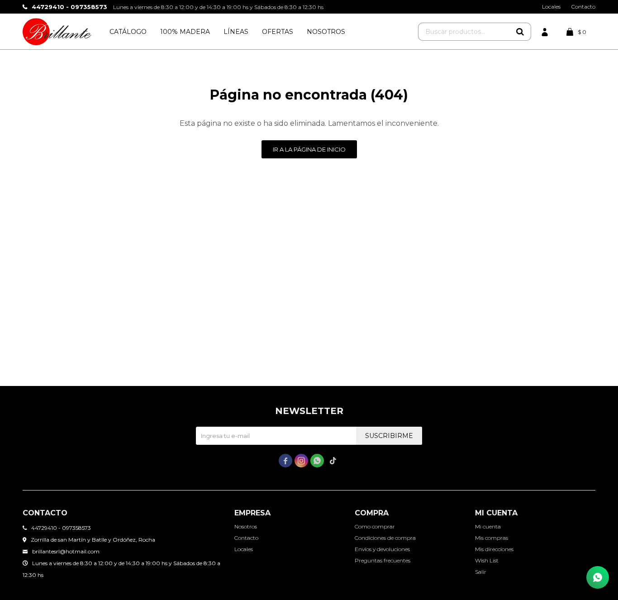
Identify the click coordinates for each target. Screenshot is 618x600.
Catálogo (128, 32)
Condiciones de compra (385, 537)
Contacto (583, 6)
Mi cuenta (488, 526)
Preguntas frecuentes (382, 560)
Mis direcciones (494, 549)
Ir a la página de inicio (309, 149)
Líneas (235, 32)
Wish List (487, 560)
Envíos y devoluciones (382, 549)
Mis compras (491, 537)
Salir (480, 571)
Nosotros (326, 32)
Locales (551, 6)
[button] (520, 32)
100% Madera (185, 32)
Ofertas (277, 32)
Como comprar (375, 526)
